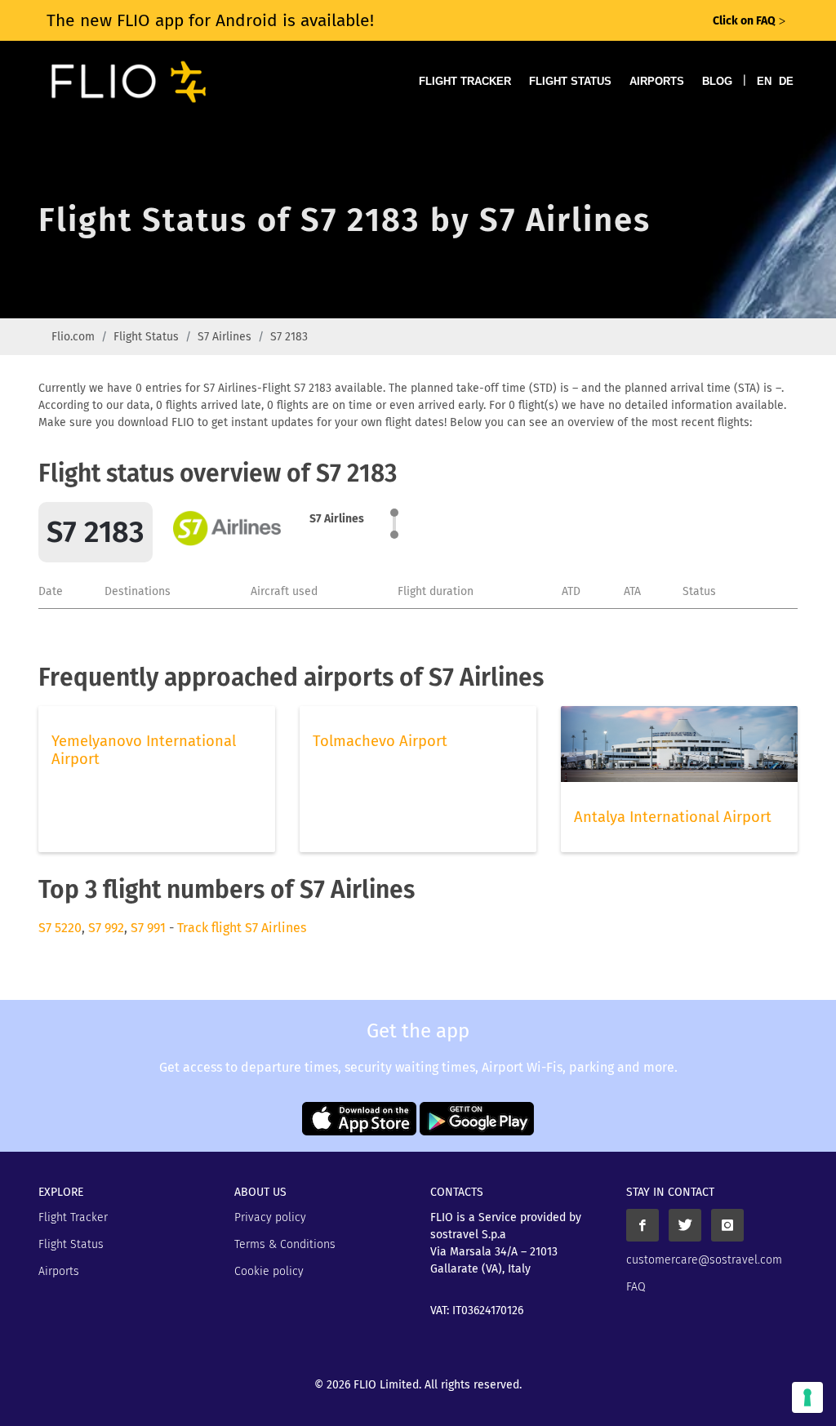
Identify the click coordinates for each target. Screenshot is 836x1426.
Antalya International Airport (673, 817)
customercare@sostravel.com (704, 1260)
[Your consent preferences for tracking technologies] (807, 1397)
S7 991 (148, 927)
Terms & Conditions (285, 1244)
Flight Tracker (465, 81)
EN (764, 81)
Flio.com (73, 337)
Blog (717, 81)
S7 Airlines (224, 337)
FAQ (636, 1287)
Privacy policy (270, 1217)
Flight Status (570, 81)
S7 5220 (60, 927)
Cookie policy (269, 1271)
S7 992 (106, 927)
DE (786, 81)
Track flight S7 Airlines (241, 927)
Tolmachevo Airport (380, 741)
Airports (656, 81)
